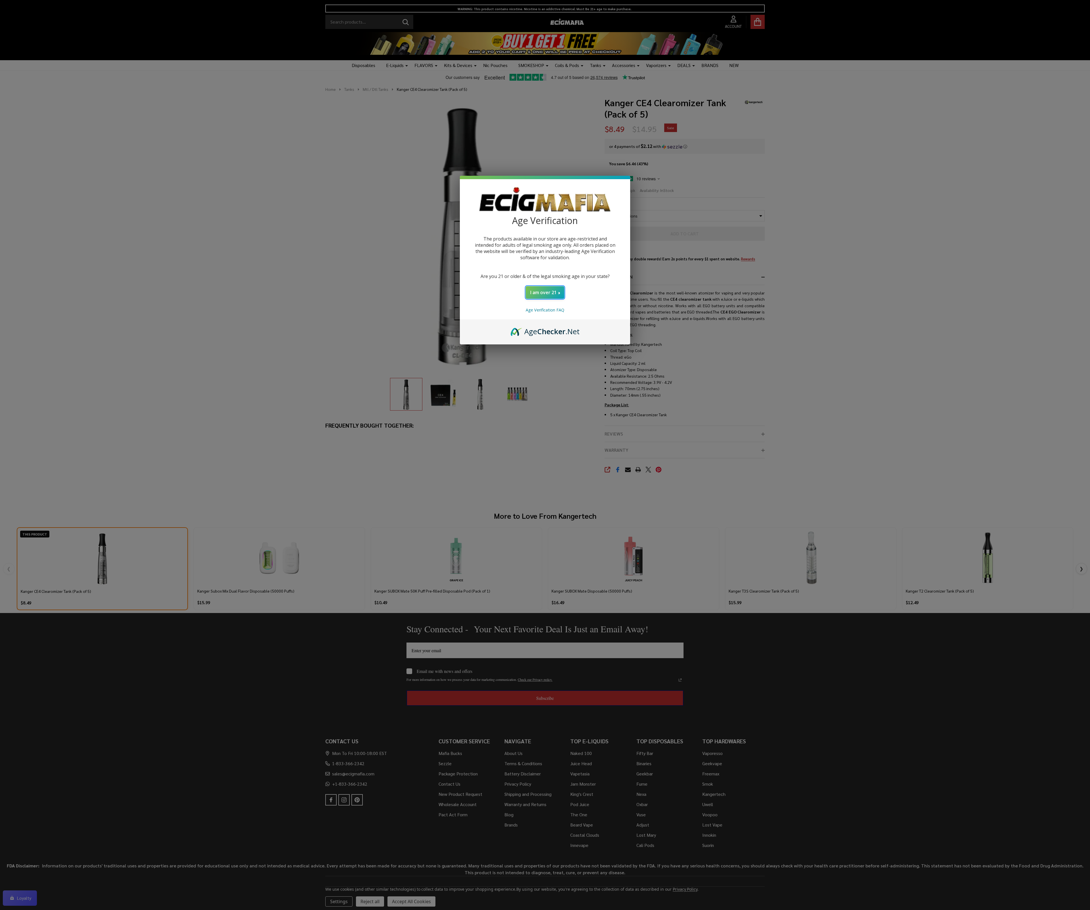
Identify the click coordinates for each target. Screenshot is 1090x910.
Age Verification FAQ (545, 310)
